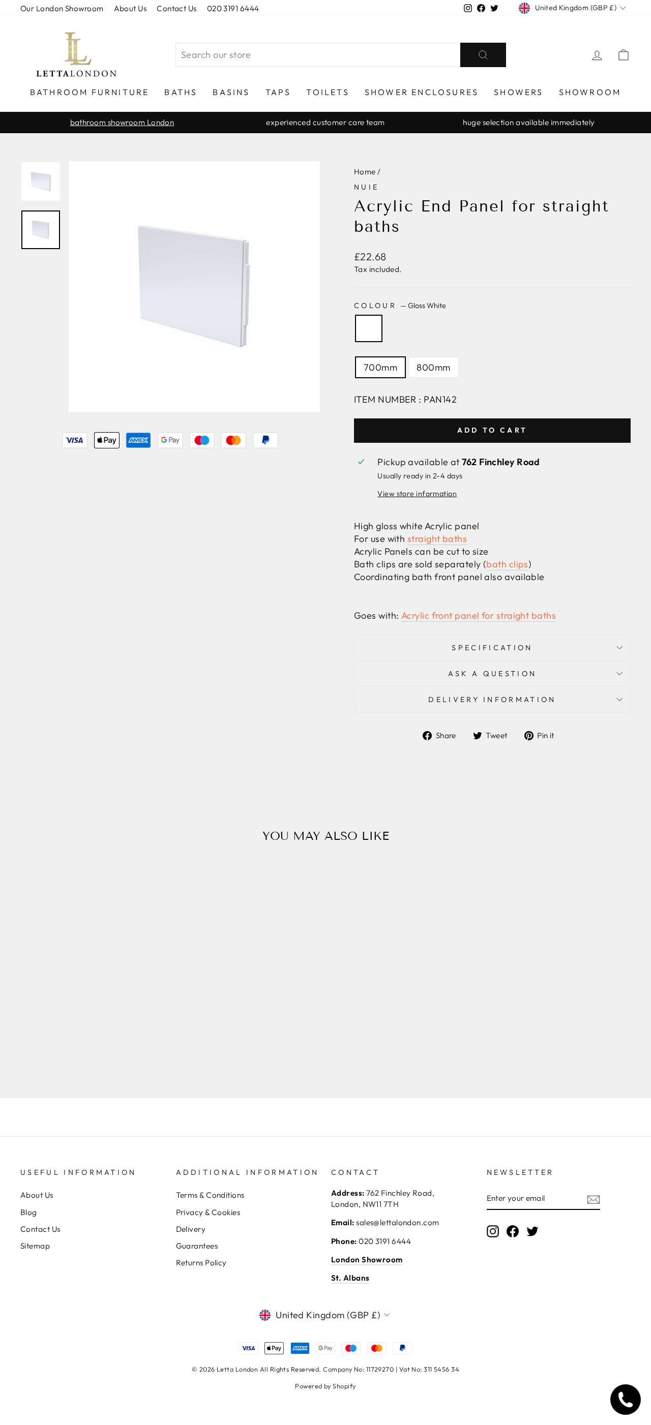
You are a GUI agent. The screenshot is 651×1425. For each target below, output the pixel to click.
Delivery (191, 1229)
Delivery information (492, 699)
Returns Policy (201, 1262)
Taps (278, 92)
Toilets (327, 92)
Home (365, 171)
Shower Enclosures (422, 92)
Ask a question (492, 673)
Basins (231, 92)
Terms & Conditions (210, 1195)
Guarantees (197, 1246)
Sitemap (35, 1246)
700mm (380, 367)
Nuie (366, 187)
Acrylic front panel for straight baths (478, 615)
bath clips (507, 564)
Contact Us (177, 8)
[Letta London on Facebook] (513, 1231)
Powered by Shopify (325, 1386)
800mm (433, 367)
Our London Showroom (62, 8)
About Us (130, 8)
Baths (180, 92)
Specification (492, 647)
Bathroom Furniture (90, 92)
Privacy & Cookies (208, 1212)
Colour (400, 305)
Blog (28, 1212)
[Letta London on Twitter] (532, 1231)
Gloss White (368, 328)
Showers (518, 92)
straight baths (437, 538)
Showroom (590, 92)
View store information (417, 493)
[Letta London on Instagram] (493, 1231)
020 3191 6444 (233, 8)
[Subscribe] (593, 1199)
